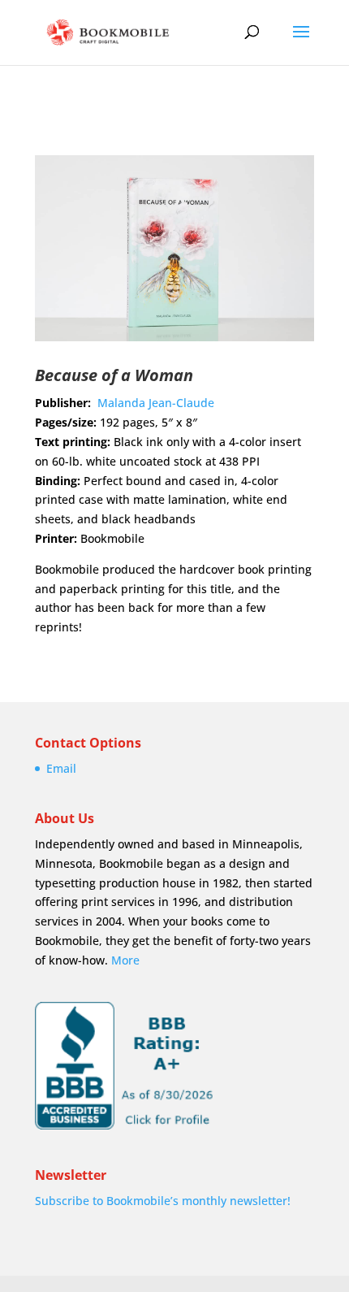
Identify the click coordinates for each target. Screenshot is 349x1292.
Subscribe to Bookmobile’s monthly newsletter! (163, 1200)
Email (61, 768)
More (125, 960)
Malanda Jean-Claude (155, 402)
